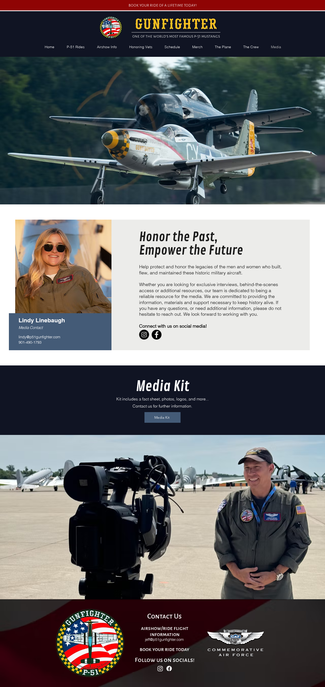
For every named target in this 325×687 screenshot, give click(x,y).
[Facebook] (156, 335)
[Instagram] (144, 335)
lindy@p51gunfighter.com (39, 336)
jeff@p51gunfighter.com (164, 639)
